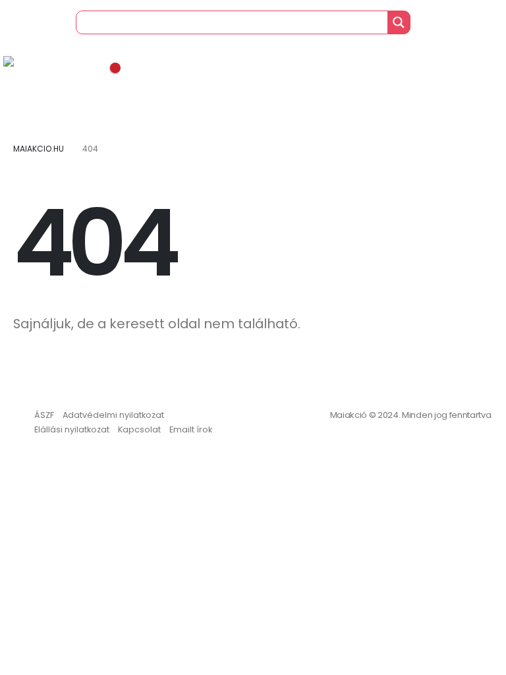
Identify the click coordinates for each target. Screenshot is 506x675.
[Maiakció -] (39, 66)
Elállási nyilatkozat (71, 429)
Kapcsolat (139, 429)
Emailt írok (190, 429)
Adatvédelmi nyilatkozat (113, 415)
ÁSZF (44, 415)
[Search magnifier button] (398, 22)
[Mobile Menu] (12, 39)
